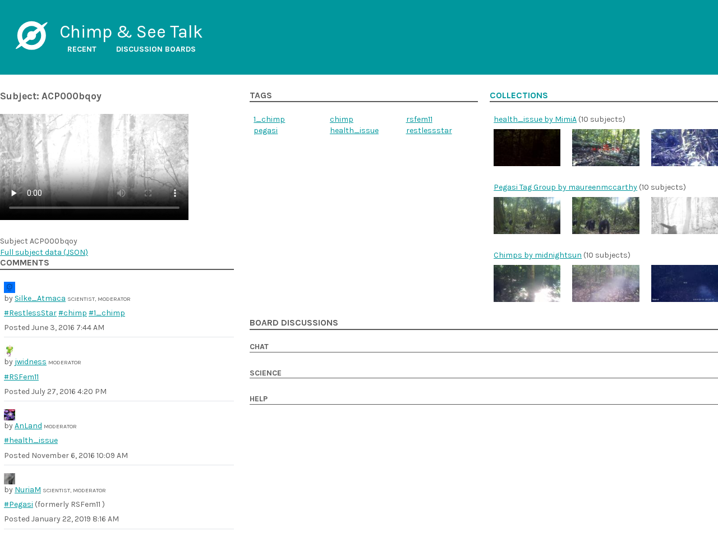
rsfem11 (419, 119)
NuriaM (28, 489)
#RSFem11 (21, 377)
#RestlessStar (30, 313)
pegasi (266, 130)
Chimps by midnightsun (538, 255)
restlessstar (429, 130)
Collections (519, 95)
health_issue (354, 130)
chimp (341, 119)
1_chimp (269, 119)
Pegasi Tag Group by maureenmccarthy (565, 187)
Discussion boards (156, 49)
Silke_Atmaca (40, 298)
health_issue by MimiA (535, 119)
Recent (81, 49)
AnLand (28, 425)
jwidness (31, 362)
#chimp (72, 313)
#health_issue (31, 440)
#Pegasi (18, 504)
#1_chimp (107, 313)
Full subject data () (44, 252)
